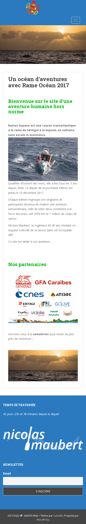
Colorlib (58, 515)
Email (7, 473)
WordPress (43, 519)
